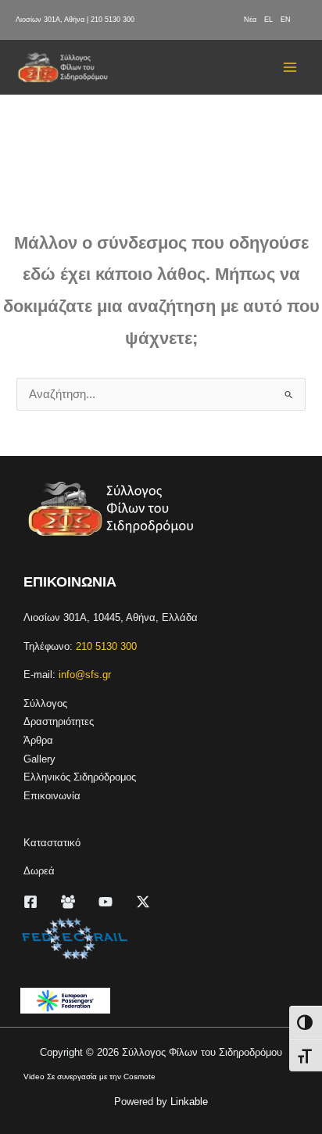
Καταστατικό (51, 843)
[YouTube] (105, 902)
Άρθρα (38, 740)
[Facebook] (30, 902)
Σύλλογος (45, 703)
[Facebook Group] (68, 902)
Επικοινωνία (51, 796)
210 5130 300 (112, 19)
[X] (143, 902)
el (268, 19)
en (286, 19)
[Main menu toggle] (290, 67)
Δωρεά (39, 871)
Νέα (250, 19)
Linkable (189, 1101)
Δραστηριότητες (58, 721)
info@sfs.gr (85, 674)
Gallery (39, 759)
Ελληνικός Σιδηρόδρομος (79, 777)
